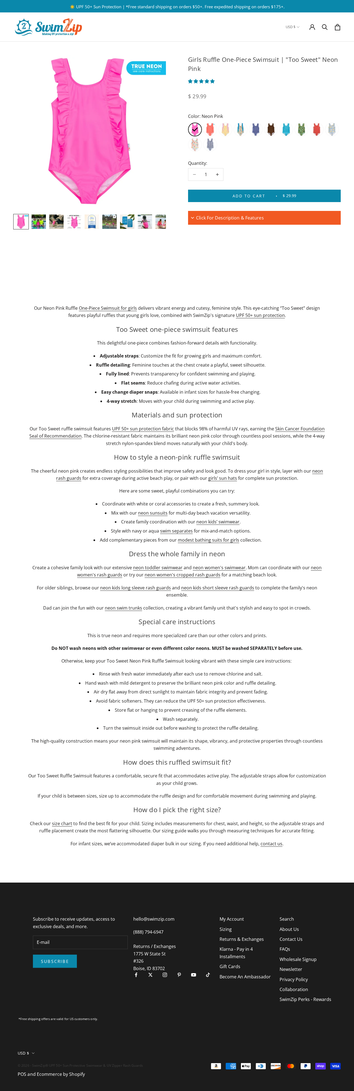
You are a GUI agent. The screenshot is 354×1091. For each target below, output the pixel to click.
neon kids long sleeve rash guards (135, 588)
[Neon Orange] (210, 129)
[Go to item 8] (145, 221)
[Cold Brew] (271, 129)
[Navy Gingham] (256, 129)
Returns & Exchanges (242, 939)
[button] (202, 81)
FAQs (285, 949)
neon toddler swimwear (158, 568)
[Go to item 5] (92, 221)
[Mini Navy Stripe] (210, 145)
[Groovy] (241, 129)
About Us (289, 929)
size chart (62, 823)
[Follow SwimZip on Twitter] (150, 975)
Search (287, 919)
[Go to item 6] (109, 221)
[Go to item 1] (21, 221)
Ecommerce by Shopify (61, 1074)
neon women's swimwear (219, 568)
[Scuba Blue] (286, 129)
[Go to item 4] (74, 221)
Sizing (226, 929)
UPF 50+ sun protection (260, 315)
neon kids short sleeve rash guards (217, 588)
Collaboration (294, 989)
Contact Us (291, 939)
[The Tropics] (301, 129)
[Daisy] (317, 129)
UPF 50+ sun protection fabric (143, 429)
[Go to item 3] (56, 221)
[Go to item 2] (38, 221)
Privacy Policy (294, 979)
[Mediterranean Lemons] (332, 129)
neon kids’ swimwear (218, 522)
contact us (271, 844)
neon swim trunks (123, 608)
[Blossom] (195, 145)
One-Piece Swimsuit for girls (108, 308)
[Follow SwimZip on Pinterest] (179, 975)
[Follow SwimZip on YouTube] (193, 975)
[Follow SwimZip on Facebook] (136, 975)
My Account (232, 919)
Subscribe (55, 961)
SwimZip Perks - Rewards (305, 999)
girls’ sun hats (222, 478)
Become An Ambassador (245, 977)
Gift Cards (230, 966)
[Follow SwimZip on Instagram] (165, 975)
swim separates (176, 531)
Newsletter (291, 969)
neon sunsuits (153, 513)
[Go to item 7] (127, 221)
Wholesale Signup (298, 959)
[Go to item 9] (162, 221)
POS (22, 1074)
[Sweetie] (225, 129)
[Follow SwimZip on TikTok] (208, 975)
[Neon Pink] (195, 129)
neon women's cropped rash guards (182, 575)
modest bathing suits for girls (208, 540)
